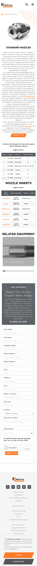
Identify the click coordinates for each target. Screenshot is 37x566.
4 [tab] (12, 271)
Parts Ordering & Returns (18, 498)
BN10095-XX (6, 219)
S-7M (4, 170)
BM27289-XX (6, 224)
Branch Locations (18, 525)
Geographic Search (18, 528)
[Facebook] (13, 487)
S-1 (4, 158)
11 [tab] (30, 271)
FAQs (18, 517)
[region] (18, 550)
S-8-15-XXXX (6, 198)
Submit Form (11, 453)
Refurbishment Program (18, 520)
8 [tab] (22, 271)
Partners (18, 501)
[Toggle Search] (26, 4)
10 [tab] (27, 271)
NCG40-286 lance (28, 96)
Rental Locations (18, 506)
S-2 (4, 162)
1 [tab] (4, 271)
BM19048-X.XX (6, 209)
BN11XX (6, 203)
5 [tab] (14, 271)
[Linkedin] (24, 487)
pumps (29, 126)
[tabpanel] (18, 251)
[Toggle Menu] (33, 4)
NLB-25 (4, 178)
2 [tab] (6, 271)
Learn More (18, 561)
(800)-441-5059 (19, 322)
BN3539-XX (6, 214)
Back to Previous (11, 14)
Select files (31, 433)
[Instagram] (29, 487)
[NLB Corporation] (2, 14)
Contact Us (18, 135)
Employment (18, 514)
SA (4, 174)
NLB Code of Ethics (18, 530)
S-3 (4, 166)
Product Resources (18, 511)
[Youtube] (18, 487)
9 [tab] (25, 271)
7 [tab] (19, 271)
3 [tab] (9, 271)
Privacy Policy (18, 533)
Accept (18, 555)
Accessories (18, 495)
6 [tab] (17, 271)
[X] (8, 487)
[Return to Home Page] (10, 5)
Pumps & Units (18, 492)
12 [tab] (33, 271)
